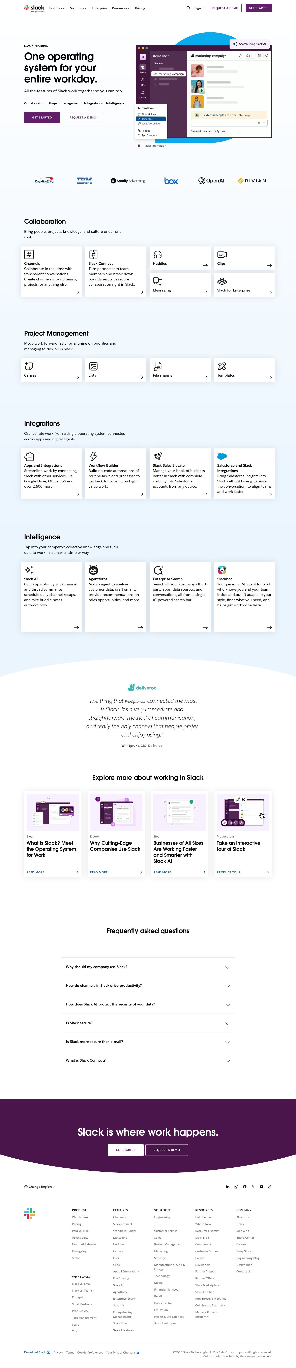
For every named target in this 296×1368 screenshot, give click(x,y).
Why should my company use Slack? (96, 966)
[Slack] (34, 8)
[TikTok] (270, 1187)
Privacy (58, 1352)
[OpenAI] (211, 181)
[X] (253, 1187)
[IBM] (85, 181)
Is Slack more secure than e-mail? (94, 1041)
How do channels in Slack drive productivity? (104, 985)
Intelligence (115, 103)
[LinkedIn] (228, 1187)
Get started (259, 8)
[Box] (171, 181)
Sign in (200, 8)
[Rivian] (252, 181)
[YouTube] (261, 1187)
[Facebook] (244, 1187)
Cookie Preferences (90, 1352)
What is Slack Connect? (86, 1060)
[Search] (188, 8)
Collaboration (35, 103)
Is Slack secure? (79, 1023)
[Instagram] (236, 1187)
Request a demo (225, 8)
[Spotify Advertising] (128, 181)
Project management (65, 103)
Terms (70, 1352)
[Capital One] (44, 181)
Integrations (93, 103)
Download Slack (35, 1352)
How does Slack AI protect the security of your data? (110, 1004)
